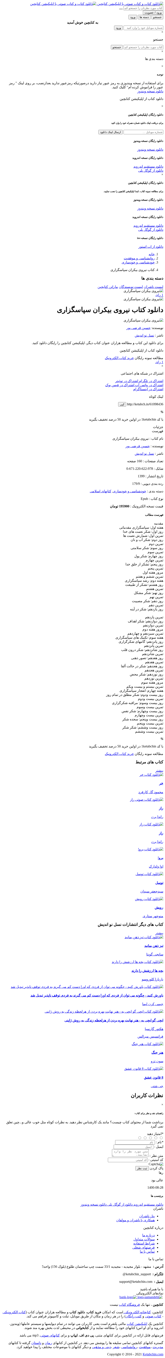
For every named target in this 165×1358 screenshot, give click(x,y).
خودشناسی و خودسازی (138, 262)
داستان (36, 1343)
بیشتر (159, 770)
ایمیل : (158, 1146)
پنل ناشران (147, 1216)
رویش (159, 907)
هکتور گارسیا (154, 1029)
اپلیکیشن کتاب (137, 1324)
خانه (152, 254)
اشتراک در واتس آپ (148, 385)
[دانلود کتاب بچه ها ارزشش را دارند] (137, 962)
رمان (48, 1343)
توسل (159, 883)
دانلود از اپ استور (150, 246)
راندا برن (157, 817)
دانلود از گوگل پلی (150, 170)
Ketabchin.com (153, 1354)
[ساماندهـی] (149, 1297)
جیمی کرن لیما (152, 1004)
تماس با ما (147, 1251)
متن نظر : (156, 1155)
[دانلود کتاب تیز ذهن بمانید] (144, 937)
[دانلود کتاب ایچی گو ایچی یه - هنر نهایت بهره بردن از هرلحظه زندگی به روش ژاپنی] (104, 1011)
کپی (122, 404)
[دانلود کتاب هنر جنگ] (147, 1044)
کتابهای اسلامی (100, 491)
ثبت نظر (142, 1168)
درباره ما (148, 1235)
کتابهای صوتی (50, 1335)
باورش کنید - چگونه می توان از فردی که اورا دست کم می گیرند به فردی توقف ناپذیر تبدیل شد (97, 995)
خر (161, 783)
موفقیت (145, 1347)
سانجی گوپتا (154, 954)
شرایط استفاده (144, 1243)
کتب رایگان (133, 1316)
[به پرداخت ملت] (128, 1297)
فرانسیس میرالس (150, 1036)
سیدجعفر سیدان (151, 891)
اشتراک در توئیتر (126, 381)
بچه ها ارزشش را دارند (147, 970)
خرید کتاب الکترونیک (119, 358)
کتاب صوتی (153, 1316)
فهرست (157, 431)
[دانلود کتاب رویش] (149, 899)
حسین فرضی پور (138, 328)
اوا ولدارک (156, 866)
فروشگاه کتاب (129, 1304)
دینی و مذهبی (101, 1347)
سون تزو (157, 1061)
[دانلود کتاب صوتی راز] (82, 800)
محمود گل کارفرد (150, 792)
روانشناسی (129, 1347)
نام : (159, 1142)
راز (161, 808)
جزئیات (158, 427)
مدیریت (158, 1347)
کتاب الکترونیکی (14, 1312)
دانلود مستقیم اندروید (148, 166)
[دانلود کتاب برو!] (150, 849)
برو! (160, 858)
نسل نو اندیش (144, 335)
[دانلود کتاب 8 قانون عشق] (143, 1068)
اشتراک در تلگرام (150, 381)
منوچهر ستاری (153, 916)
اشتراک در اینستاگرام (148, 389)
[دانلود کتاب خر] (151, 774)
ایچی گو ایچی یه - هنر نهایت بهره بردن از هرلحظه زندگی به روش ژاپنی (113, 1020)
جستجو (117, 47)
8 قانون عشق (153, 1077)
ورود (118, 27)
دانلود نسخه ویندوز (150, 91)
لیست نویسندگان (131, 287)
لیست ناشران (153, 287)
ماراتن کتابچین (108, 287)
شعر (116, 1347)
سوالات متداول (144, 1239)
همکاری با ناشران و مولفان (135, 1220)
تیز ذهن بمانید (153, 946)
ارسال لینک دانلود (110, 132)
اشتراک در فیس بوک (119, 385)
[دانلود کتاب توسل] (149, 874)
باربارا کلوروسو (152, 979)
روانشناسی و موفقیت (139, 258)
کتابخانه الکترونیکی (137, 1312)
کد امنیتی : (155, 1160)
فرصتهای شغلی (143, 1247)
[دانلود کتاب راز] (151, 824)
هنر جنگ (157, 1052)
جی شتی (157, 1086)
